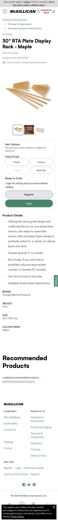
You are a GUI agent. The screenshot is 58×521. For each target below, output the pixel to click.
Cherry (16, 162)
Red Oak (41, 170)
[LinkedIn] (34, 485)
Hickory (41, 162)
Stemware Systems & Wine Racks (24, 28)
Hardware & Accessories (14, 19)
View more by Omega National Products (27, 62)
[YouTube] (29, 485)
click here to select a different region (29, 5)
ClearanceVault (46, 11)
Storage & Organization (20, 24)
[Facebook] (24, 485)
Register (29, 194)
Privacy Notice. (17, 516)
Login (29, 203)
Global (27, 2)
